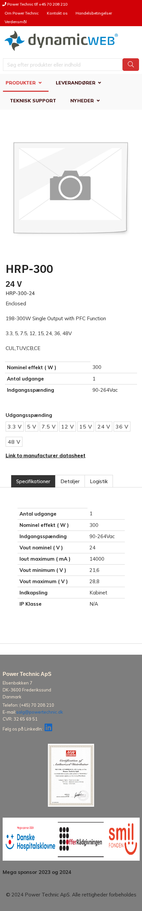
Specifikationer (33, 481)
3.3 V (15, 426)
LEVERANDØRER (75, 83)
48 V (14, 441)
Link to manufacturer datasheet (46, 455)
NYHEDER (82, 101)
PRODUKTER (21, 83)
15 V (85, 426)
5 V (31, 426)
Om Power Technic (22, 13)
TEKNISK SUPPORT (33, 101)
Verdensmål (16, 21)
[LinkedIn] (48, 729)
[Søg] (131, 64)
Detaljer (70, 481)
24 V (103, 426)
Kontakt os (57, 13)
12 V (67, 426)
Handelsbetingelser (94, 13)
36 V (122, 426)
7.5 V (49, 426)
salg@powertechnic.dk (39, 712)
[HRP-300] (71, 189)
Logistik (99, 481)
